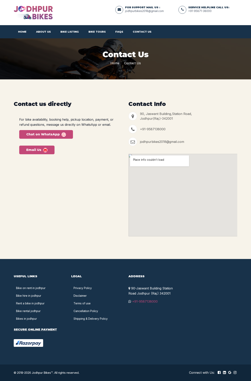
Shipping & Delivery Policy (91, 318)
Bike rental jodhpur (28, 311)
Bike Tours (97, 31)
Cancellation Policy (86, 311)
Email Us (34, 150)
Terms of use (82, 303)
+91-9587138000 (153, 129)
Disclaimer (80, 295)
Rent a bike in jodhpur (30, 303)
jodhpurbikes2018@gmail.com (144, 11)
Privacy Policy (83, 288)
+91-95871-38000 (200, 11)
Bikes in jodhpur (26, 318)
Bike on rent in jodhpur (30, 288)
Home (22, 31)
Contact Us (142, 31)
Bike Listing (69, 31)
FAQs (119, 31)
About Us (43, 31)
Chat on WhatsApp (43, 134)
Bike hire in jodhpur (28, 295)
